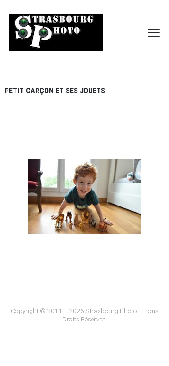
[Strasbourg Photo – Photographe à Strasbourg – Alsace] (56, 32)
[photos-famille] (84, 196)
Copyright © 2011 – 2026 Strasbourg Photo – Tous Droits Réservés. (85, 315)
